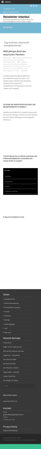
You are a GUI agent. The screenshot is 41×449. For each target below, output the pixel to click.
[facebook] (31, 6)
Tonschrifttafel (15, 70)
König (19, 66)
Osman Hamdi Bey (9, 376)
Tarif (5, 328)
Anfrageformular (9, 299)
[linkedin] (36, 6)
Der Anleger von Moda (10, 380)
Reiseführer (10, 60)
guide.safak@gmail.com (12, 12)
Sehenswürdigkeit (19, 60)
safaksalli (25, 70)
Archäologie (18, 58)
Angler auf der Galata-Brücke (12, 347)
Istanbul (15, 66)
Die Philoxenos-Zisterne (11, 368)
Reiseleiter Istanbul (22, 68)
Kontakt (6, 312)
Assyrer (10, 64)
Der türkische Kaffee (9, 359)
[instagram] (34, 6)
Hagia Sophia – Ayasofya (11, 372)
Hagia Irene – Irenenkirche (11, 355)
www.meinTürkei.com (10, 401)
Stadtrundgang (7, 62)
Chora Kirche (7, 343)
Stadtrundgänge (9, 324)
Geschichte (24, 58)
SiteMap (7, 320)
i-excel (23, 440)
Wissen (13, 62)
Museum (23, 66)
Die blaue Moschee (9, 364)
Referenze (7, 316)
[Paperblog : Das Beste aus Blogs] (8, 389)
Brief (11, 66)
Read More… (7, 92)
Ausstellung (6, 66)
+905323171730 (10, 9)
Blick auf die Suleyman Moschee (13, 351)
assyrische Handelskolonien (20, 64)
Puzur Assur (13, 68)
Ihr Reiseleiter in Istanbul (12, 307)
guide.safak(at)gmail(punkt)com (13, 414)
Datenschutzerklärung (11, 303)
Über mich (7, 332)
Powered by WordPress (10, 440)
